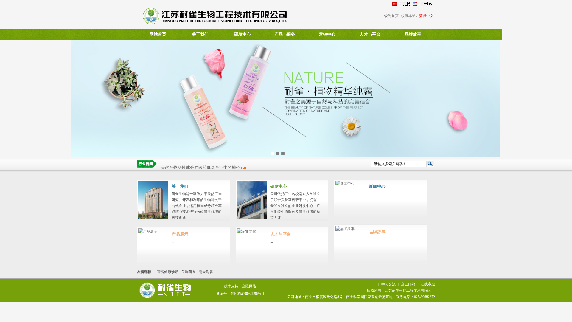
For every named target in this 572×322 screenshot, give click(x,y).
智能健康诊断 (167, 272)
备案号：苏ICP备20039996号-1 (240, 294)
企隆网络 (249, 286)
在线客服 (428, 284)
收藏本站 (408, 16)
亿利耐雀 (188, 272)
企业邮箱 (408, 284)
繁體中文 (426, 16)
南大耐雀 (206, 272)
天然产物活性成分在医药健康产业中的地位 (200, 164)
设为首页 (391, 16)
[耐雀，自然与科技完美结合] (286, 156)
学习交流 (388, 284)
